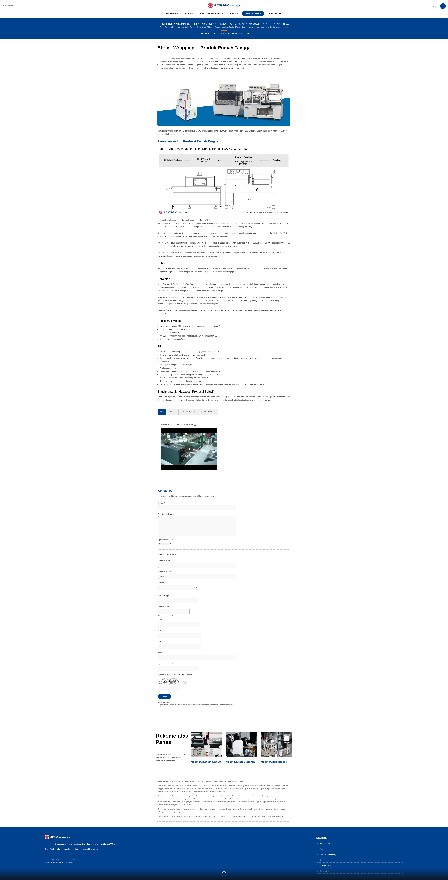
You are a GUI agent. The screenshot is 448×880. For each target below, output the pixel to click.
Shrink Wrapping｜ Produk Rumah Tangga (233, 33)
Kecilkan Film (252, 816)
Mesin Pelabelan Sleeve (241, 761)
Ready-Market (69, 862)
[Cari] (434, 6)
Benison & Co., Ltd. (65, 860)
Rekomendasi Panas (173, 739)
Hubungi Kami (274, 13)
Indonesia (7, 6)
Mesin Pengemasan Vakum (238, 816)
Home (201, 33)
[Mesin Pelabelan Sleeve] (242, 744)
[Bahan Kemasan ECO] (207, 744)
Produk (188, 13)
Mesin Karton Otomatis (275, 761)
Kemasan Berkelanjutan (211, 13)
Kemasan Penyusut (206, 816)
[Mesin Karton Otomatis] (277, 744)
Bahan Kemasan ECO (205, 761)
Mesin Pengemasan (221, 816)
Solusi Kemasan (252, 13)
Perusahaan (171, 13)
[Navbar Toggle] (443, 6)
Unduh (233, 13)
